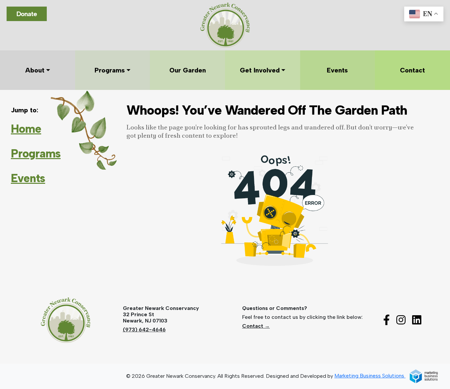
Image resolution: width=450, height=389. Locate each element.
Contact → (256, 326)
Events (28, 178)
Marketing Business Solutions (370, 376)
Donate (26, 14)
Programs (36, 153)
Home (26, 129)
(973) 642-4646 (144, 329)
